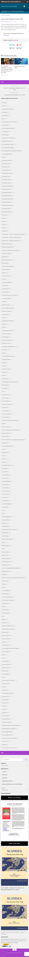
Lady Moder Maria (6, 465)
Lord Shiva (4, 507)
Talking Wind (5, 699)
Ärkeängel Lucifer (6, 189)
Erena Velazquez (6, 333)
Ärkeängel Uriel (6, 208)
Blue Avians (5, 263)
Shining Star (5, 670)
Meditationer (5, 532)
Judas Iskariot (5, 417)
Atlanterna (4, 231)
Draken (4, 317)
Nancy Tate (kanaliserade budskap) (10, 568)
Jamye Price (5, 407)
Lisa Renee (5, 478)
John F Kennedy (6, 414)
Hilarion (4, 372)
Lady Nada (4, 468)
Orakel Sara (5, 581)
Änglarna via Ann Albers (8, 138)
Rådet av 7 (4, 622)
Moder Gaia (5, 555)
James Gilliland (6, 401)
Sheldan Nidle (5, 667)
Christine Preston (6, 298)
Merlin (3, 542)
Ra (3, 616)
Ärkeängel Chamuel (7, 173)
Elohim (4, 327)
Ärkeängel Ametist (6, 160)
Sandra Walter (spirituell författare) (10, 648)
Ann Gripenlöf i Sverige (7, 147)
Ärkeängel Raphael (7, 202)
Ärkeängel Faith (6, 176)
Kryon (3, 455)
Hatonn (4, 365)
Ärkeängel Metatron (7, 192)
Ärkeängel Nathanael (7, 199)
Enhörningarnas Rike (7, 330)
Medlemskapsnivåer (7, 781)
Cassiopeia (5, 285)
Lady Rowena (5, 475)
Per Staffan (5, 21)
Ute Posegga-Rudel (7, 731)
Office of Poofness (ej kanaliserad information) (13, 577)
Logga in (4, 771)
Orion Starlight (5, 590)
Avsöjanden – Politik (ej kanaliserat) (10, 240)
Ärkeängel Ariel (6, 166)
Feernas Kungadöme (7, 340)
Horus (3, 375)
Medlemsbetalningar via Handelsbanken (12, 784)
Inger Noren (5, 378)
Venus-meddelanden (7, 735)
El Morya (4, 324)
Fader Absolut (5, 337)
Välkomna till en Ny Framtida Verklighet (11, 1)
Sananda (4, 641)
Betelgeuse (5, 256)
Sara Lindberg (5, 651)
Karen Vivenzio (6, 426)
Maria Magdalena (6, 516)
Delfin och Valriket (6, 311)
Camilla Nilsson (6, 276)
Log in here (16, 40)
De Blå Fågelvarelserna (8, 308)
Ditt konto (4, 777)
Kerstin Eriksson (6, 433)
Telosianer (4, 712)
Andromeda (5, 131)
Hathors (4, 362)
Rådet (3, 619)
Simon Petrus (5, 674)
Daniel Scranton (6, 304)
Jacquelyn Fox (5, 394)
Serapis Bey (5, 661)
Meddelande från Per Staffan (9, 529)
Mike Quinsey (5, 545)
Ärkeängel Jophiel (6, 183)
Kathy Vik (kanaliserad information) (10, 430)
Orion (3, 587)
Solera (3, 686)
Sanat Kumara (5, 645)
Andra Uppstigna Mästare (8, 128)
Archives (3, 788)
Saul (3, 658)
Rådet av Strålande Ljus (8, 625)
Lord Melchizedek (6, 503)
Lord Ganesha (5, 494)
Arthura (4, 218)
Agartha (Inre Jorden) (7, 109)
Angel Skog (5, 134)
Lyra (3, 510)
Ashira (3, 221)
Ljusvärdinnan (5, 484)
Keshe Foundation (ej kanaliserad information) (13, 439)
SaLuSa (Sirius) (6, 638)
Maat (3, 513)
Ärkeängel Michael (6, 195)
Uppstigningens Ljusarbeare (9, 728)
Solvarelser (5, 690)
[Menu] (27, 1)
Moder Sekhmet (6, 558)
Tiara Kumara (5, 715)
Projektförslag (5, 613)
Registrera (5, 774)
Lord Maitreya (5, 500)
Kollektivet (4, 442)
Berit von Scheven (6, 253)
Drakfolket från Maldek (7, 320)
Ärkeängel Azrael (6, 170)
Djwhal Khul (5, 314)
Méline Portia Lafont (7, 539)
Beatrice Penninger (6, 243)
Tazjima (4, 706)
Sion (3, 677)
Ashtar (3, 224)
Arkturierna (4, 215)
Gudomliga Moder (6, 359)
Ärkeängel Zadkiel (6, 211)
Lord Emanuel (5, 491)
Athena (4, 227)
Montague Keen (6, 564)
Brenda (4, 272)
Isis (3, 391)
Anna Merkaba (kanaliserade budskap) (11, 150)
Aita (3, 118)
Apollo (3, 157)
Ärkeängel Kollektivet (7, 186)
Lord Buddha (5, 487)
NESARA (4, 574)
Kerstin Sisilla (5, 436)
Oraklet (4, 584)
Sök (2, 757)
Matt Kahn (4, 523)
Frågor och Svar (6, 343)
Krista (3, 449)
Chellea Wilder (5, 288)
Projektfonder (5, 609)
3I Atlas (4, 102)
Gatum (3, 353)
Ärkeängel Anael (6, 163)
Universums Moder (6, 722)
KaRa (3, 423)
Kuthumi (4, 462)
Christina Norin (5, 292)
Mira (3, 548)
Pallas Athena (5, 593)
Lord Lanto (4, 497)
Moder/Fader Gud (6, 561)
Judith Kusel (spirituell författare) (10, 420)
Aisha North (5, 115)
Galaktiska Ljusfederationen (9, 346)
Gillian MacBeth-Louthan (8, 356)
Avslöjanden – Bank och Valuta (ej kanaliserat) (13, 234)
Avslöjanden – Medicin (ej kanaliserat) (11, 237)
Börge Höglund (6, 269)
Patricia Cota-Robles (7, 597)
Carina (3, 279)
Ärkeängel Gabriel (6, 179)
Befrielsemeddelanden (7, 247)
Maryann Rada (5, 520)
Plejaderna (4, 603)
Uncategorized (5, 15)
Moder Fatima (5, 552)
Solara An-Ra (5, 683)
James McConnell (6, 404)
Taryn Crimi (5, 702)
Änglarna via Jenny (6, 141)
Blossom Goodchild (7, 260)
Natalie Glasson (6, 571)
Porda (3, 606)
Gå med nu (6, 35)
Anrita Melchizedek (6, 154)
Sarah (3, 654)
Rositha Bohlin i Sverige (8, 629)
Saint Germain (5, 635)
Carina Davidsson (6, 282)
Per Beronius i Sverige (7, 600)
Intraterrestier (5, 385)
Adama (4, 105)
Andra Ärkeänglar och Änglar (9, 121)
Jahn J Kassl (5, 398)
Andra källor (5, 125)
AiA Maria (4, 112)
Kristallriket (5, 452)
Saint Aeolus (5, 632)
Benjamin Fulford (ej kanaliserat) (10, 250)
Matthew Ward (5, 526)
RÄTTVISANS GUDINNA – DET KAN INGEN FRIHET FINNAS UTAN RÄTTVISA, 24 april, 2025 (7, 69)
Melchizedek (5, 536)
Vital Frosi (4, 741)
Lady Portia (5, 471)
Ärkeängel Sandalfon (7, 205)
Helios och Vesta (6, 369)
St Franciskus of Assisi (7, 693)
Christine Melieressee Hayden (9, 295)
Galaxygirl (4, 349)
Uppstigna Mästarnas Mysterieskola (10, 725)
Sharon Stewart (6, 664)
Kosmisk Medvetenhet (7, 446)
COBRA (4, 301)
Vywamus (4, 744)
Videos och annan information (9, 738)
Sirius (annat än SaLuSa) (8, 680)
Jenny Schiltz (5, 410)
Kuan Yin (4, 459)
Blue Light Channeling (7, 266)
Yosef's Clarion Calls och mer (9, 747)
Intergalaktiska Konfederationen (9, 382)
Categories (3, 763)
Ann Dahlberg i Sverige (7, 144)
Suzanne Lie (5, 696)
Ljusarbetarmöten (6, 481)
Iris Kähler (4, 388)
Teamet (4, 709)
